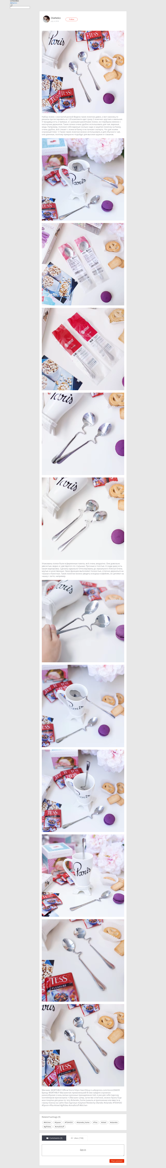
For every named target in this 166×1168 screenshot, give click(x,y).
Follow (71, 19)
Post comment (116, 1161)
